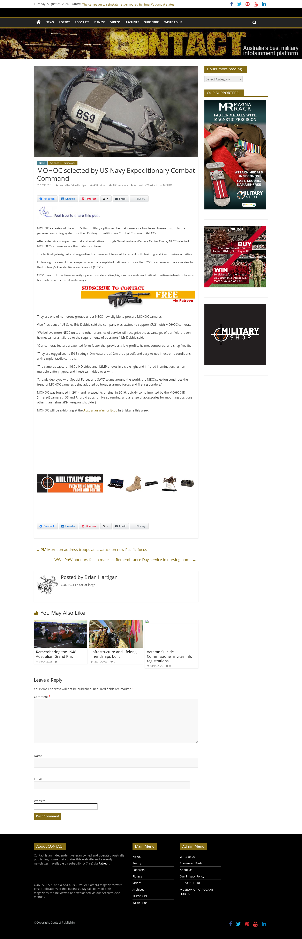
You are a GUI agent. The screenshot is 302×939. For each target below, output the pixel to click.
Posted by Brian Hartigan (73, 185)
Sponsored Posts (191, 863)
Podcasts (82, 22)
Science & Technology (62, 163)
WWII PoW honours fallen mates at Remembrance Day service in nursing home (125, 559)
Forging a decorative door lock (103, 4)
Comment (42, 697)
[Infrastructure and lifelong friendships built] (116, 622)
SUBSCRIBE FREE (191, 883)
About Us (186, 870)
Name (38, 756)
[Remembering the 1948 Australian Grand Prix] (60, 622)
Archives (132, 22)
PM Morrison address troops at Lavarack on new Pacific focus (91, 549)
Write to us (173, 22)
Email (38, 779)
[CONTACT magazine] (38, 22)
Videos (115, 22)
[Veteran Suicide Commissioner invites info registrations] (171, 622)
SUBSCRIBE (151, 22)
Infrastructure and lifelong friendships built (114, 654)
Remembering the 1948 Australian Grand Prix (56, 654)
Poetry (64, 22)
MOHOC (168, 185)
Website (39, 801)
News (42, 163)
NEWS (50, 22)
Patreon (104, 863)
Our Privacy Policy (192, 876)
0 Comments (120, 185)
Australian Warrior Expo (147, 185)
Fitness (99, 22)
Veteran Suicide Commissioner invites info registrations (169, 656)
